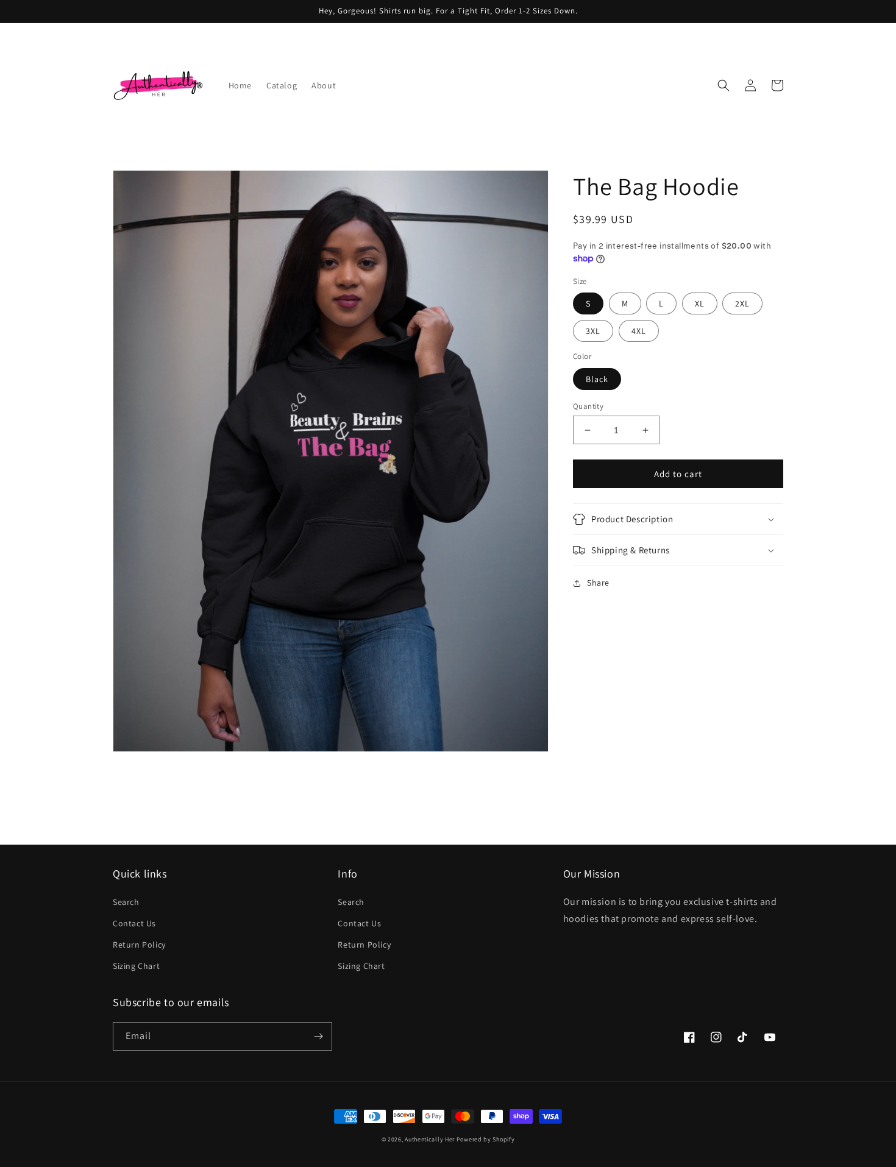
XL (700, 303)
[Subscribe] (318, 1036)
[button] (723, 85)
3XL (593, 330)
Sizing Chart (136, 965)
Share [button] (598, 582)
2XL (742, 303)
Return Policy (139, 944)
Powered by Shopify (486, 1139)
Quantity (588, 406)
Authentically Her (430, 1139)
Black (597, 379)
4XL (638, 330)
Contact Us (134, 923)
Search (126, 901)
